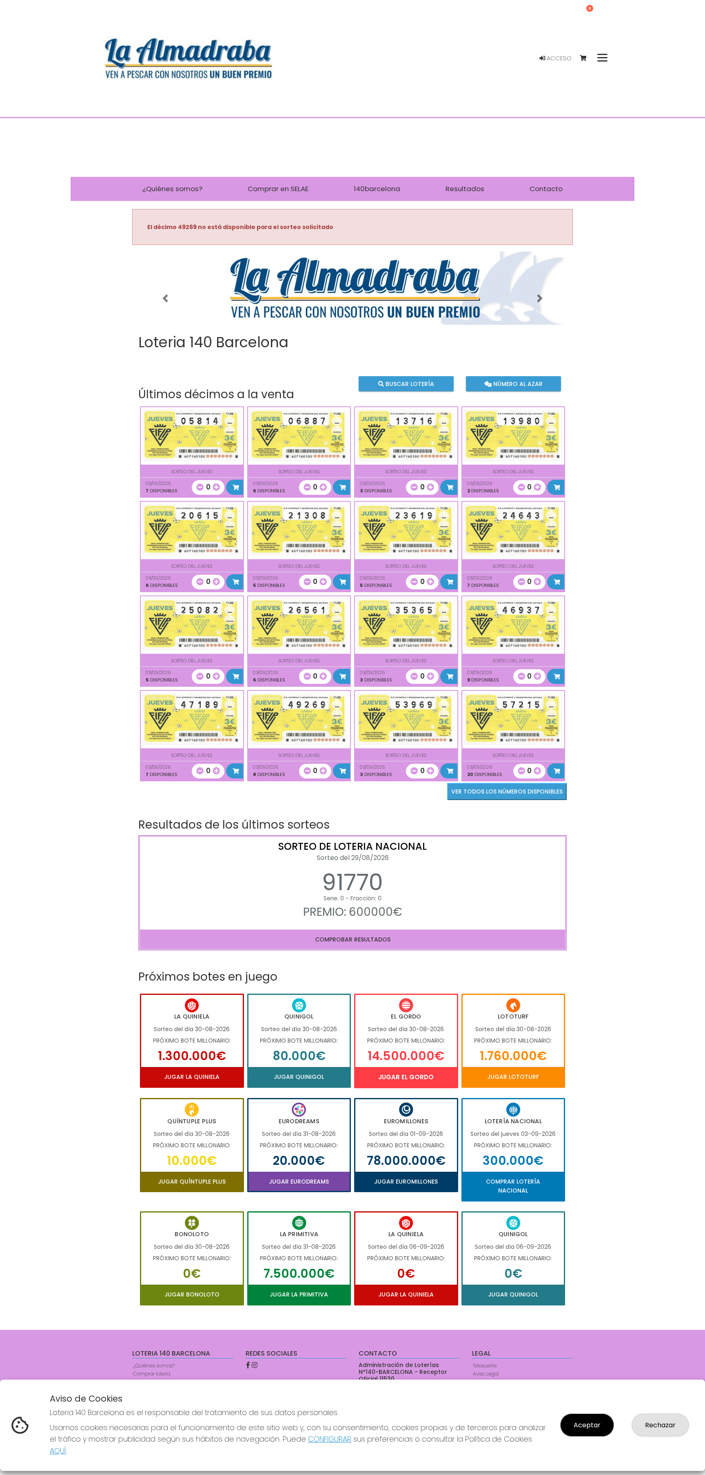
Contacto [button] (546, 189)
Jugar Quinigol (299, 1077)
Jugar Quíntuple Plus (192, 1181)
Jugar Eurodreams (299, 1181)
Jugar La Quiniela (191, 1077)
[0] (587, 58)
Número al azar (516, 384)
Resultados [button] (465, 189)
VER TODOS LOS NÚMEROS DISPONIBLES (507, 791)
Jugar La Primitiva (299, 1294)
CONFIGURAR (329, 1439)
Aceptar (587, 1425)
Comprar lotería (152, 1373)
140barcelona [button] (377, 189)
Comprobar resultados (352, 939)
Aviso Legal (486, 1373)
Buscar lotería (409, 384)
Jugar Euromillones (406, 1181)
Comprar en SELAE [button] (278, 189)
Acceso (558, 58)
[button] (165, 298)
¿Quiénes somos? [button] (172, 189)
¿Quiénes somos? (154, 1365)
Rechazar (660, 1425)
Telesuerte (485, 1365)
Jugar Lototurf (513, 1077)
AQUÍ (58, 1451)
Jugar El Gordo (406, 1077)
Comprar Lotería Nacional (513, 1186)
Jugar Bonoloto (191, 1294)
